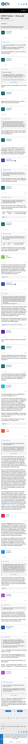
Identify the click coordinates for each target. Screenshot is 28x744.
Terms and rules (10, 726)
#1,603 (25, 98)
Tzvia (7, 429)
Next (19, 711)
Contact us (3, 726)
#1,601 (25, 37)
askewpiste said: (6, 118)
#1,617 (25, 557)
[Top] (1, 729)
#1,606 (25, 165)
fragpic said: (5, 42)
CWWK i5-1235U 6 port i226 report (10, 505)
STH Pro (3, 724)
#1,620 (25, 678)
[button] (2, 11)
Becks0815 (4, 20)
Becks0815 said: (6, 197)
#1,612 (25, 352)
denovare (8, 330)
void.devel (8, 385)
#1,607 (25, 193)
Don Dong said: (6, 637)
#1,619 (25, 632)
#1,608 (25, 229)
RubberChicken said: (7, 682)
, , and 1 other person (13, 324)
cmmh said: (5, 561)
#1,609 (25, 262)
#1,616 (25, 520)
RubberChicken (10, 626)
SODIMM (17, 45)
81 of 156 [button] (14, 711)
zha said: (4, 69)
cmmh (7, 514)
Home (24, 726)
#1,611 (25, 336)
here (15, 395)
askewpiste (9, 31)
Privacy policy (17, 726)
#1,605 (25, 145)
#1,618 (25, 600)
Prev (9, 711)
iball (7, 256)
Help (22, 726)
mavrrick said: (5, 604)
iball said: (4, 293)
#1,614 (25, 391)
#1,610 (25, 289)
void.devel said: (6, 440)
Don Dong (8, 594)
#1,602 (25, 64)
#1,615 (25, 436)
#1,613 (25, 371)
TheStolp (8, 550)
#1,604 (25, 114)
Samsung (4, 45)
